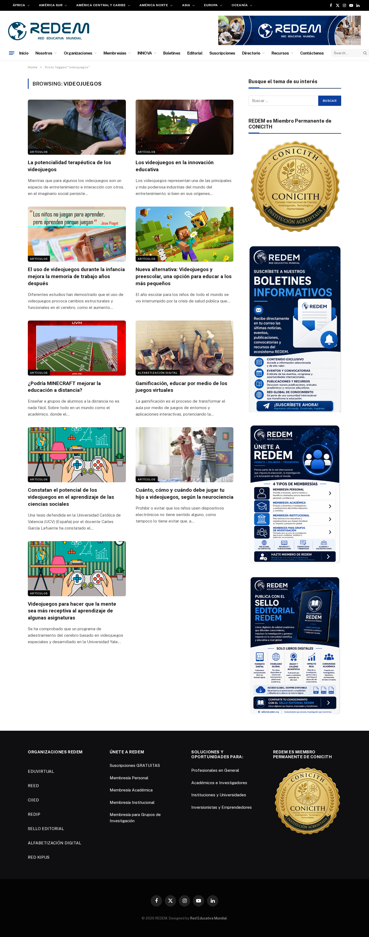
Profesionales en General (215, 770)
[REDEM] (48, 31)
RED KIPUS (38, 857)
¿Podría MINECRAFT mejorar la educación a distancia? (64, 386)
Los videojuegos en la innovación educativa (175, 166)
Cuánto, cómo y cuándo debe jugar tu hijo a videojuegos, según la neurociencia (184, 493)
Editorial (194, 53)
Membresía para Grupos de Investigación (135, 817)
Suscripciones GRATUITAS (135, 765)
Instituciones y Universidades (218, 795)
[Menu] (11, 53)
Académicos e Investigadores (219, 782)
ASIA (186, 5)
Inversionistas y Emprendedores (221, 807)
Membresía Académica (131, 790)
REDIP (34, 814)
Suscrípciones (222, 53)
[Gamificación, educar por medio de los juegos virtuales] (185, 348)
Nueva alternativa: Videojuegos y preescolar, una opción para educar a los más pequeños (184, 276)
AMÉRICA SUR (50, 5)
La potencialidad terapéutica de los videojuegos (69, 166)
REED (33, 785)
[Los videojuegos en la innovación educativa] (185, 127)
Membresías (114, 53)
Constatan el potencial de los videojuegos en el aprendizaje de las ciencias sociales (71, 497)
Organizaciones (78, 53)
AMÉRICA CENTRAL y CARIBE (100, 5)
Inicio (23, 53)
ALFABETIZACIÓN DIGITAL (54, 843)
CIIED (33, 800)
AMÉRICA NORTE (153, 5)
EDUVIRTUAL (41, 771)
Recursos (280, 53)
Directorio (251, 53)
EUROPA (211, 5)
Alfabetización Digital (158, 372)
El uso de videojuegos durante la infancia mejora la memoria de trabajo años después (76, 276)
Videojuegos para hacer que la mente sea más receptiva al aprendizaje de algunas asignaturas (72, 611)
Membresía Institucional (132, 802)
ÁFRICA (19, 5)
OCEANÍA (239, 5)
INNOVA (144, 53)
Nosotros (43, 53)
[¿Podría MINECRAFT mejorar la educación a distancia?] (77, 348)
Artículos (39, 151)
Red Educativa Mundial (208, 918)
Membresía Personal (129, 778)
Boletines (171, 53)
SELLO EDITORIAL (46, 828)
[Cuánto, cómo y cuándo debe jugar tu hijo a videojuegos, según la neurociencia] (185, 454)
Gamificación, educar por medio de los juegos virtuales (181, 386)
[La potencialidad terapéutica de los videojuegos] (77, 127)
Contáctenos (312, 53)
